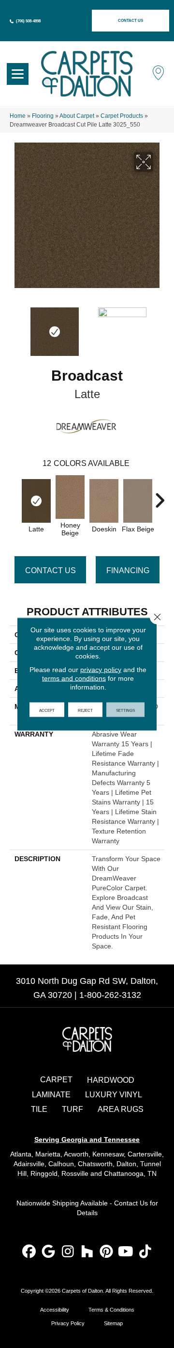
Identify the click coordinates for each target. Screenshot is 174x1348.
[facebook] (29, 1252)
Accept (47, 709)
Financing (127, 570)
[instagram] (67, 1252)
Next (159, 327)
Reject (85, 709)
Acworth (76, 1154)
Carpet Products (122, 115)
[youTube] (125, 1252)
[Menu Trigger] (18, 74)
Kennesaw (108, 1154)
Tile (39, 1109)
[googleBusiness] (48, 1252)
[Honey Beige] (70, 497)
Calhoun (61, 1164)
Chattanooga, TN (130, 1173)
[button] (130, 21)
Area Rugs (121, 1109)
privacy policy (100, 670)
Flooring (43, 115)
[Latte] (36, 501)
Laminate (51, 1095)
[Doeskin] (104, 501)
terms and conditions (74, 678)
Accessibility (54, 1310)
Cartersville (145, 1154)
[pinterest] (106, 1252)
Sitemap (113, 1323)
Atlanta (20, 1154)
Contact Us (50, 570)
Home (18, 115)
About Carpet (76, 115)
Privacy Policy (68, 1323)
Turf (72, 1109)
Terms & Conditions (111, 1310)
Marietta (47, 1154)
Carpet (56, 1079)
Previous (14, 327)
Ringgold (44, 1173)
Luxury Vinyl (113, 1095)
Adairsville (29, 1164)
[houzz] (87, 1252)
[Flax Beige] (138, 501)
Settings (125, 709)
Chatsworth (95, 1164)
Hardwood (110, 1080)
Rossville (74, 1173)
